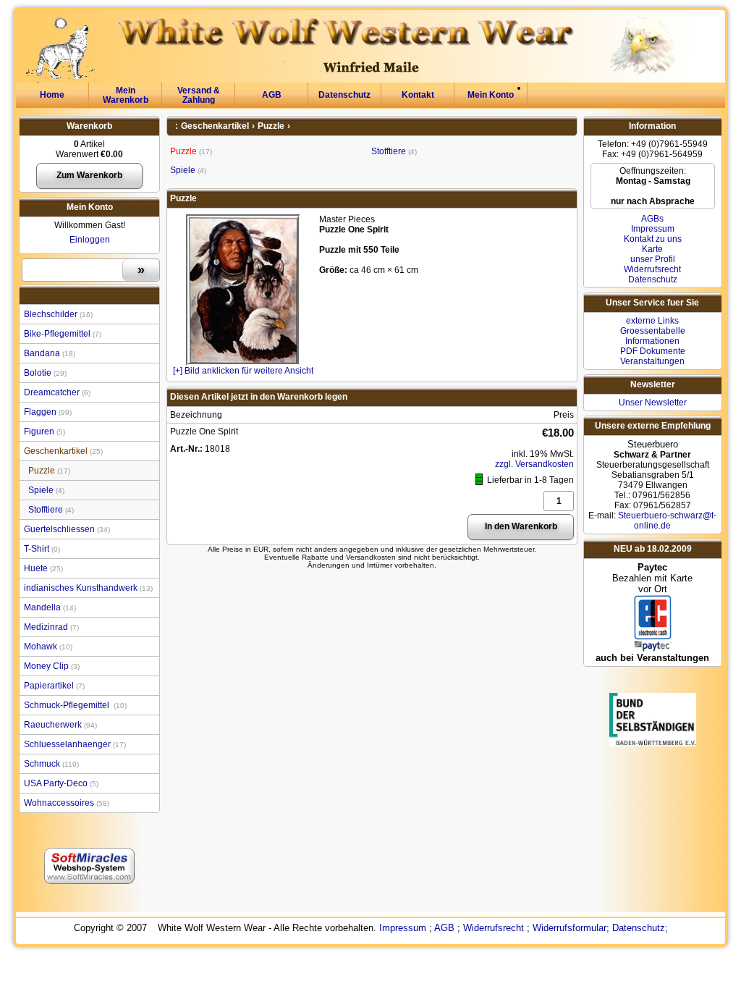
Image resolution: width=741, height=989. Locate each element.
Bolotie (44, 373)
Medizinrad (50, 627)
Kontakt (418, 95)
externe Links (652, 321)
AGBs (652, 219)
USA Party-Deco (60, 783)
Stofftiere (50, 510)
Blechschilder (57, 314)
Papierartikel (53, 686)
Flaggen (46, 412)
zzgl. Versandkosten (534, 464)
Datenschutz (344, 95)
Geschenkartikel (62, 451)
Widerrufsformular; (571, 927)
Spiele (45, 490)
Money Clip (50, 666)
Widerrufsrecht (652, 269)
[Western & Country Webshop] (361, 15)
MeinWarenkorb (125, 95)
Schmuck (50, 764)
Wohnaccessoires (65, 803)
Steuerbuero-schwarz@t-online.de (667, 520)
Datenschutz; (640, 927)
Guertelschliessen (66, 529)
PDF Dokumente (652, 351)
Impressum (652, 229)
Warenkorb (89, 126)
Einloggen (89, 240)
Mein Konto (490, 95)
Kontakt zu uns (653, 239)
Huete (42, 568)
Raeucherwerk (59, 725)
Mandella (49, 607)
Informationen (652, 341)
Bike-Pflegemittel (61, 334)
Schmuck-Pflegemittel (74, 705)
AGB (271, 95)
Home (52, 95)
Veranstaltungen (652, 361)
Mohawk (47, 646)
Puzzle (48, 471)
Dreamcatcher (56, 392)
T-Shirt (41, 549)
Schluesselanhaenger (74, 744)
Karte (652, 249)
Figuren (43, 431)
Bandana (48, 353)
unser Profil (652, 259)
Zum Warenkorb (89, 175)
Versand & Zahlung (198, 95)
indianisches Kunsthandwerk (87, 588)
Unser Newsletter (653, 402)
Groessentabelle (652, 331)
